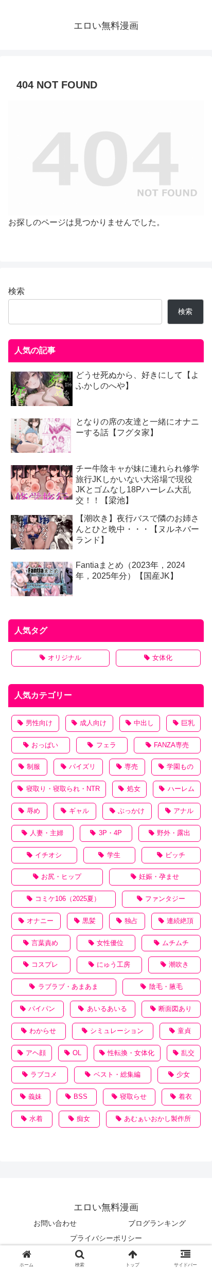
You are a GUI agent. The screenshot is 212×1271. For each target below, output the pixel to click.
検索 (16, 291)
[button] (191, 1221)
